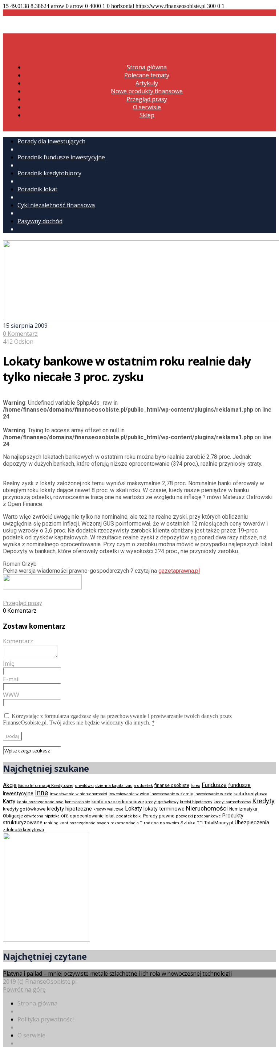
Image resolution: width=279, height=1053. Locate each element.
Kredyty (263, 801)
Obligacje (13, 816)
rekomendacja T (126, 823)
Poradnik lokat (37, 189)
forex (195, 785)
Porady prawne (158, 816)
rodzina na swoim (161, 822)
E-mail (11, 679)
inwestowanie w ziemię (171, 794)
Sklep (147, 115)
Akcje (10, 785)
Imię (9, 664)
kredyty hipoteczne (69, 808)
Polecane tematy (146, 75)
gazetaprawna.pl (179, 570)
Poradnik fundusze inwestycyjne (61, 157)
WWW (11, 695)
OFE (64, 816)
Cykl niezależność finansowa (56, 205)
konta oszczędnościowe (40, 802)
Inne (41, 792)
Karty (9, 801)
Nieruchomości (207, 808)
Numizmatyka (243, 809)
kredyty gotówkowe (24, 809)
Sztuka (188, 822)
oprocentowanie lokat (92, 816)
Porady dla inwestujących (51, 141)
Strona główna (147, 67)
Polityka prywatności (45, 1019)
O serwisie (147, 107)
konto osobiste (77, 802)
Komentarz (18, 641)
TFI (200, 823)
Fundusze (214, 784)
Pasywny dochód (39, 221)
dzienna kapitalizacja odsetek (124, 785)
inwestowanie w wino (129, 793)
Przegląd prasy (146, 99)
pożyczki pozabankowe (198, 816)
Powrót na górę (24, 989)
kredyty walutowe (108, 809)
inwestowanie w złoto (213, 794)
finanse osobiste (171, 785)
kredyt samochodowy (232, 802)
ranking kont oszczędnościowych (76, 823)
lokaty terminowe (164, 808)
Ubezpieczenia (252, 822)
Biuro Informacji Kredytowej (45, 785)
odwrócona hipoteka (42, 816)
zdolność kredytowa (23, 829)
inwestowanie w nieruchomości (78, 794)
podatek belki (129, 816)
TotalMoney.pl (218, 822)
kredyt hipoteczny (196, 802)
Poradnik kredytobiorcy (49, 173)
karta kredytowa (250, 793)
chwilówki (84, 785)
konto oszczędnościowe (118, 801)
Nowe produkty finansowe (147, 91)
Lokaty (133, 808)
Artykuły (147, 83)
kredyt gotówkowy (161, 801)
